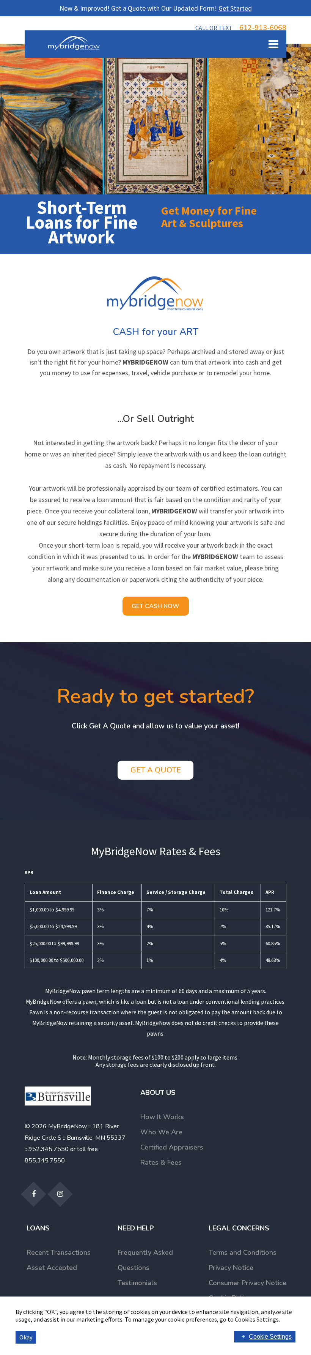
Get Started (235, 8)
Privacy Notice (231, 1267)
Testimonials (137, 1282)
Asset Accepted (52, 1267)
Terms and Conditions (242, 1252)
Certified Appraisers (171, 1147)
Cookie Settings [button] (270, 1336)
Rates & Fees (161, 1162)
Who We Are (161, 1132)
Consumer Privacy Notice (247, 1282)
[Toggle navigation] (268, 44)
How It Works (162, 1116)
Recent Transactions (59, 1252)
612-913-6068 (240, 27)
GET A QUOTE (155, 770)
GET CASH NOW (155, 606)
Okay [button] (25, 1337)
